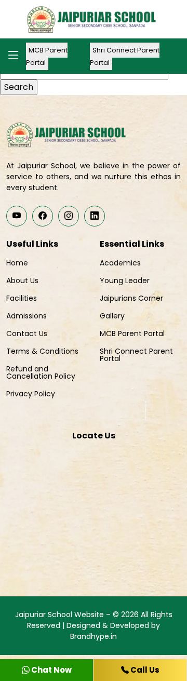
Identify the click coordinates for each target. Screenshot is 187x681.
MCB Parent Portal (47, 56)
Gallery (112, 315)
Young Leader (125, 280)
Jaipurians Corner (131, 298)
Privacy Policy (30, 393)
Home (17, 262)
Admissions (26, 315)
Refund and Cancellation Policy (40, 372)
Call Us (144, 669)
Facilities (21, 298)
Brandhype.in (93, 636)
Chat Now (51, 669)
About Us (22, 280)
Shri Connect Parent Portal (124, 56)
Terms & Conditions (42, 351)
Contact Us (26, 333)
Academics (120, 262)
